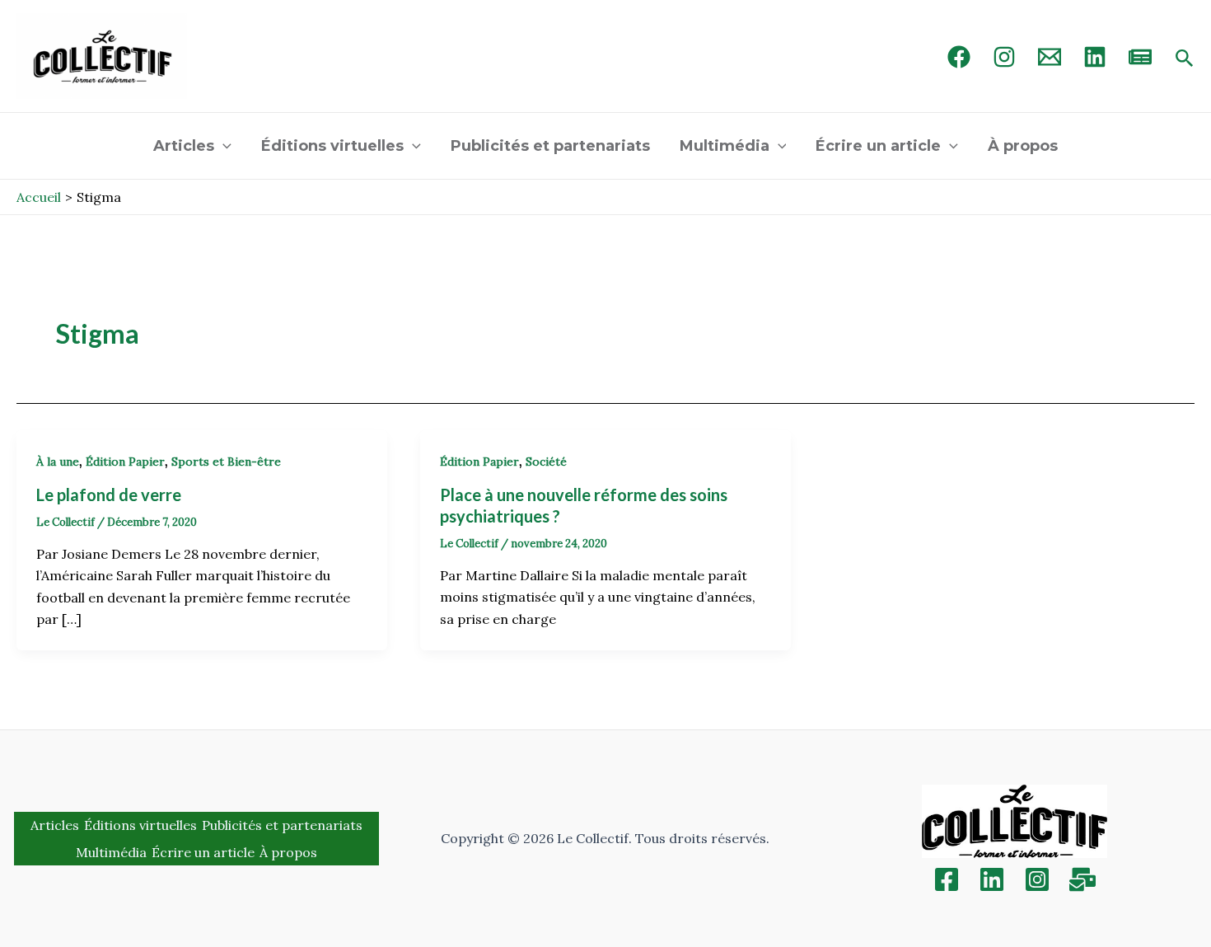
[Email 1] (1049, 56)
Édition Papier (125, 461)
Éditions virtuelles (332, 146)
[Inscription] (1082, 879)
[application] (222, 146)
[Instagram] (1004, 56)
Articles (183, 146)
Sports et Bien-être (226, 461)
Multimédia (724, 146)
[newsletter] (1140, 56)
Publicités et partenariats (550, 146)
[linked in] (1094, 56)
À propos (1023, 146)
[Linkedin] (992, 879)
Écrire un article (878, 146)
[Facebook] (958, 56)
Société (546, 461)
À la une (57, 461)
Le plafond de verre (108, 494)
